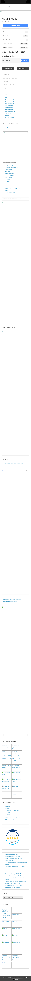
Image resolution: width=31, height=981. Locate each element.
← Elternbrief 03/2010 (8, 68)
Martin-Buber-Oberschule (17, 977)
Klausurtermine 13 (10, 111)
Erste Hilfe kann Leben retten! (13, 875)
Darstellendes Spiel (10, 192)
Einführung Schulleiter (11, 165)
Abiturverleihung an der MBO (12, 856)
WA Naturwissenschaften (11, 187)
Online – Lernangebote (11, 465)
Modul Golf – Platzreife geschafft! (13, 858)
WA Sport (7, 190)
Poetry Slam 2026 (9, 860)
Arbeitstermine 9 (9, 103)
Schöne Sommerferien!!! (11, 854)
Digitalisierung (8, 169)
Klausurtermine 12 (10, 109)
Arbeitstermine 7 (9, 99)
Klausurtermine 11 (10, 107)
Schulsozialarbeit (9, 173)
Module (7, 115)
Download (15, 25)
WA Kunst (7, 179)
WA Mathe (7, 814)
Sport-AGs (7, 113)
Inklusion (7, 171)
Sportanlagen (8, 177)
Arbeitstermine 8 (9, 101)
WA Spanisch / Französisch (12, 183)
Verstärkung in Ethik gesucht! (12, 887)
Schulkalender (8, 98)
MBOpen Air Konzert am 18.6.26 (13, 872)
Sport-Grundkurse (9, 117)
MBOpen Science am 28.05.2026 (13, 885)
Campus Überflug (9, 175)
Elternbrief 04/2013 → (23, 68)
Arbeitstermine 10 (9, 105)
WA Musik (7, 181)
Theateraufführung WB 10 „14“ (13, 873)
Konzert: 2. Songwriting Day (12, 883)
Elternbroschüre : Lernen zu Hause (14, 463)
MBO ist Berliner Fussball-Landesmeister (15, 881)
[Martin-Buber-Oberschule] (15, 6)
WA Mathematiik (9, 185)
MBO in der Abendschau (11, 167)
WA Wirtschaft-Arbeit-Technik (12, 188)
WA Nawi (7, 812)
